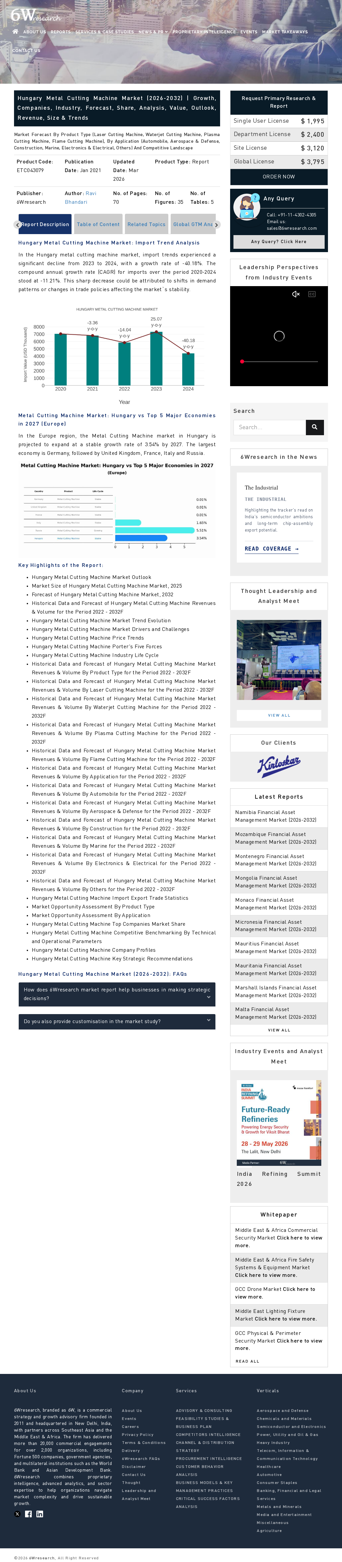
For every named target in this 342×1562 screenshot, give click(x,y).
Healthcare (269, 1467)
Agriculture (269, 1531)
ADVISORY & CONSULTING (204, 1411)
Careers (130, 1427)
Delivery (131, 1451)
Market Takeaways (285, 32)
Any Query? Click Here (279, 242)
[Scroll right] (216, 224)
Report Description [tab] (45, 224)
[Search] (315, 427)
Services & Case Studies (104, 32)
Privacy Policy (138, 1435)
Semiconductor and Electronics (291, 1427)
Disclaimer (134, 1467)
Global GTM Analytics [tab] (200, 224)
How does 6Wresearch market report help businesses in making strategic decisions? (117, 994)
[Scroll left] (17, 224)
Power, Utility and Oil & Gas (288, 1435)
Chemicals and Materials (284, 1419)
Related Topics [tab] (147, 224)
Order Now (279, 177)
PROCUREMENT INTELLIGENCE (209, 1459)
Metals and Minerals (279, 1507)
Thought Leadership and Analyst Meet (139, 1491)
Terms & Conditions (144, 1443)
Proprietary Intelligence (204, 32)
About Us (34, 32)
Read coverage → (279, 549)
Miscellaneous (273, 1523)
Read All (248, 1362)
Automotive (269, 1475)
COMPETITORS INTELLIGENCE (208, 1435)
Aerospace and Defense (283, 1411)
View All (279, 716)
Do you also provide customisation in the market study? (92, 1021)
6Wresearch (41, 1558)
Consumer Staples (277, 1483)
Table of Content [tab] (98, 224)
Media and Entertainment (284, 1515)
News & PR (152, 32)
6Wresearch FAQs (141, 1459)
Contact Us (26, 50)
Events (249, 32)
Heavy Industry (273, 1443)
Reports (61, 32)
